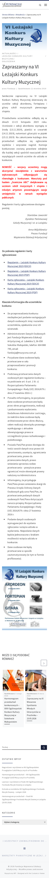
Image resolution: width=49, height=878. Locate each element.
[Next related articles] (44, 663)
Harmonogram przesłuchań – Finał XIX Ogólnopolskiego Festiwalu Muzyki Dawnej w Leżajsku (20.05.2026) (24, 799)
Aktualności (20, 14)
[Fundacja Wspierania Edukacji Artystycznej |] (12, 4)
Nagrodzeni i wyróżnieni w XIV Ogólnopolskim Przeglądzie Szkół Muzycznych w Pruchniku (20, 769)
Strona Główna (8, 14)
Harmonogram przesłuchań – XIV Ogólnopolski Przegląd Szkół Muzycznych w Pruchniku (21, 776)
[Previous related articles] (37, 663)
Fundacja (11, 89)
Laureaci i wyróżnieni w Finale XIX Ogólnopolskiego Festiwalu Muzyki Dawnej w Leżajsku (22, 783)
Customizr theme (38, 873)
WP (15, 873)
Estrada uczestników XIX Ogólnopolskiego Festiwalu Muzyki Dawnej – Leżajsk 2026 (23, 790)
